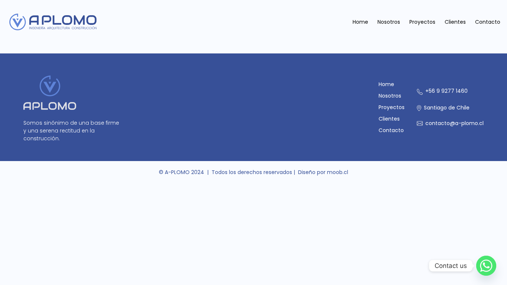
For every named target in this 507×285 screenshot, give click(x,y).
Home (360, 22)
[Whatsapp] (486, 266)
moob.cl (337, 172)
